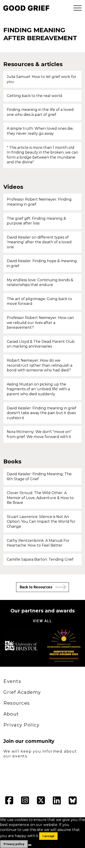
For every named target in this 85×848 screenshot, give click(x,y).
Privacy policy (14, 844)
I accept (48, 836)
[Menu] (77, 8)
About (11, 714)
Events (12, 681)
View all (42, 621)
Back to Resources (36, 587)
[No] (30, 845)
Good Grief (25, 8)
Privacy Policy (21, 725)
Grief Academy (22, 692)
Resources (16, 703)
